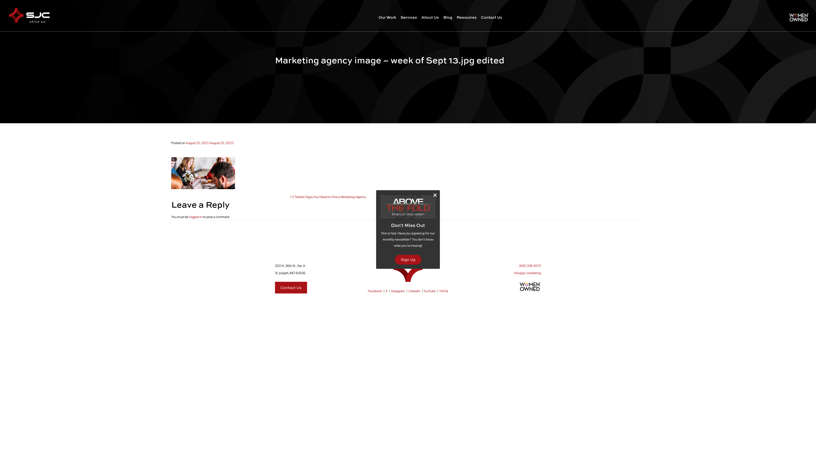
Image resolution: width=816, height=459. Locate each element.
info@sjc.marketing (527, 273)
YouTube (430, 291)
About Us (430, 17)
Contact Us (491, 17)
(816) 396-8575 (530, 265)
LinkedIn (414, 291)
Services (409, 17)
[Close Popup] (435, 195)
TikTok (443, 291)
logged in (195, 216)
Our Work (387, 17)
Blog (447, 17)
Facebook (375, 291)
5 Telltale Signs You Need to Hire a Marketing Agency (328, 196)
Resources (467, 17)
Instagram (398, 291)
